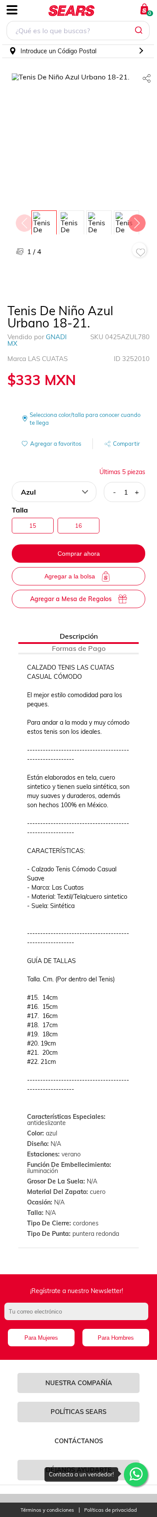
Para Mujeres (41, 1338)
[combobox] (78, 32)
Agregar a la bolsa (69, 576)
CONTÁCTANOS (79, 1441)
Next (136, 220)
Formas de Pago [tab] (79, 648)
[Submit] (139, 30)
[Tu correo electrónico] (78, 1316)
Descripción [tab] (79, 636)
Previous (24, 220)
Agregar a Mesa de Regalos (71, 599)
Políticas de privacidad (110, 1510)
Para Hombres (116, 1338)
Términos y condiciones (47, 1510)
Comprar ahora (79, 553)
